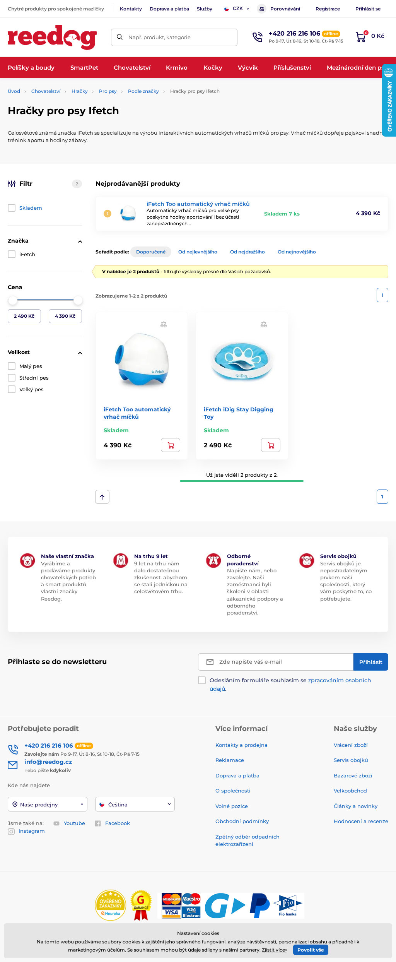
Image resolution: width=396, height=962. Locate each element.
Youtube (74, 823)
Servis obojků (351, 760)
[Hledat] (119, 37)
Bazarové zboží (353, 775)
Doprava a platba (169, 9)
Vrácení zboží (351, 745)
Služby (204, 9)
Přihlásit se (368, 9)
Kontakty (131, 9)
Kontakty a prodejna (241, 745)
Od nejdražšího (247, 252)
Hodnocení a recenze (361, 821)
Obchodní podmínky (242, 821)
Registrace (328, 9)
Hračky (80, 91)
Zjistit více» (274, 950)
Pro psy (108, 91)
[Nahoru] (102, 496)
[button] (163, 323)
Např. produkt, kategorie (159, 37)
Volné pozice (231, 806)
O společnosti (233, 790)
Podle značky (143, 91)
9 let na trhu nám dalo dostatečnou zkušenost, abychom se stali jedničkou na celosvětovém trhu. (161, 577)
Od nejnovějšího (297, 252)
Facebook (117, 823)
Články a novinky (355, 806)
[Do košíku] (170, 445)
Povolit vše (310, 950)
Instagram (32, 831)
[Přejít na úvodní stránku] (52, 37)
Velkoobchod (350, 790)
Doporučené (151, 252)
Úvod (14, 91)
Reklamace (229, 760)
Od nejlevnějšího (197, 252)
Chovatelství (45, 91)
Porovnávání (285, 9)
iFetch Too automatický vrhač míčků (198, 203)
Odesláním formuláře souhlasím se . (290, 684)
